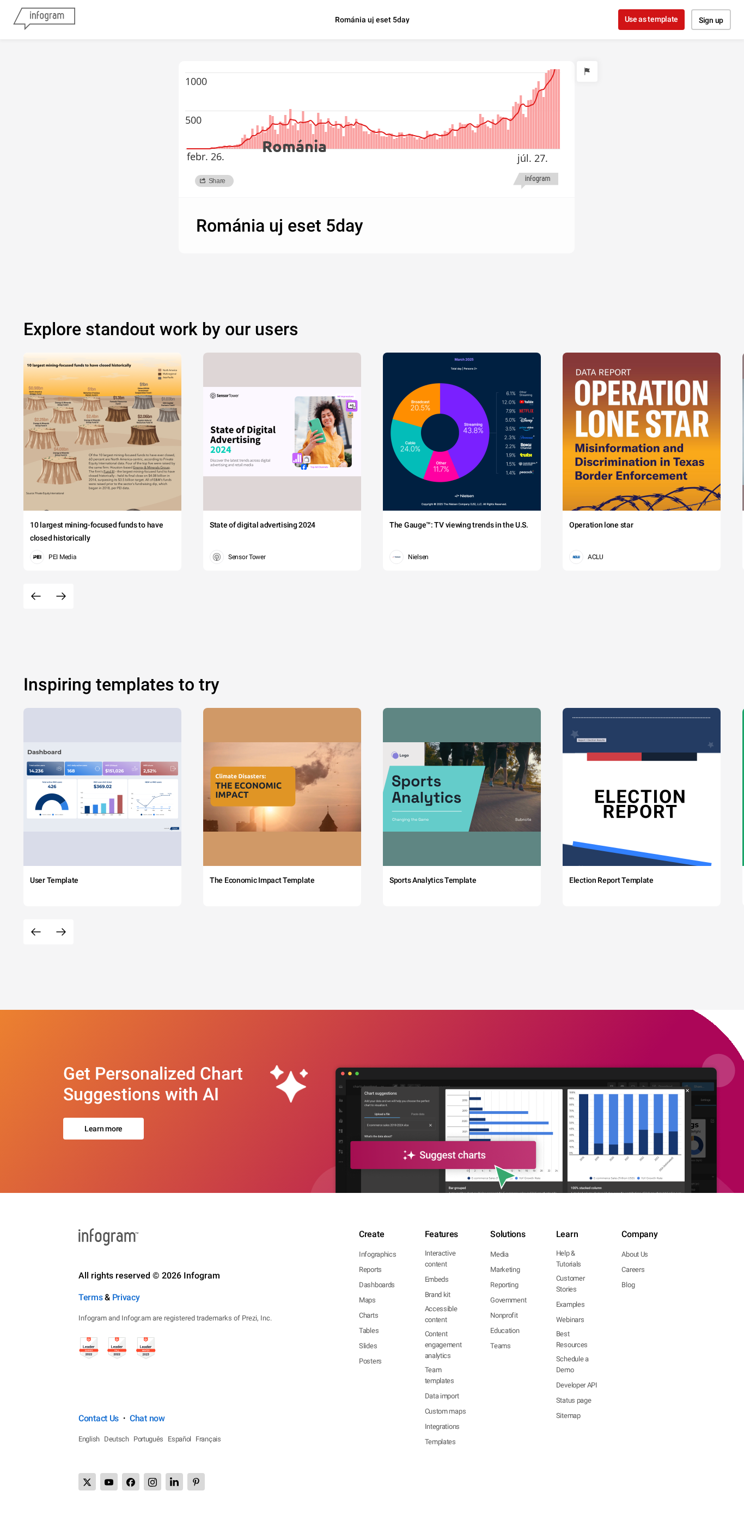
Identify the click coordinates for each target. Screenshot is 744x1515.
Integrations (442, 1426)
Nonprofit (503, 1315)
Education (504, 1330)
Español (179, 1439)
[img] (272, 132)
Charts (368, 1315)
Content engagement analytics (443, 1345)
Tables (369, 1330)
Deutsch (116, 1439)
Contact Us (98, 1418)
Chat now (147, 1418)
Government (508, 1300)
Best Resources (572, 1339)
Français (208, 1439)
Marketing (505, 1269)
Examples (570, 1304)
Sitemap (568, 1415)
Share (217, 181)
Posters (370, 1361)
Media (499, 1254)
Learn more (103, 1128)
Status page (573, 1400)
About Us (634, 1254)
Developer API (576, 1385)
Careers (632, 1269)
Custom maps (445, 1411)
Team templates (439, 1375)
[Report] (587, 71)
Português (148, 1439)
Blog (628, 1285)
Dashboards (377, 1285)
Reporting (504, 1285)
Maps (367, 1300)
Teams (500, 1346)
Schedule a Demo (572, 1364)
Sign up (711, 20)
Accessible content (441, 1314)
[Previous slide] (36, 596)
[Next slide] (61, 596)
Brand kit (437, 1294)
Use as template (652, 19)
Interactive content (440, 1258)
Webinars (570, 1320)
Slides (368, 1346)
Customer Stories (570, 1283)
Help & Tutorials (568, 1258)
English (89, 1439)
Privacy (126, 1297)
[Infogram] (44, 20)
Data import (442, 1396)
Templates (440, 1442)
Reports (370, 1269)
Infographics (377, 1254)
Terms (90, 1297)
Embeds (437, 1279)
